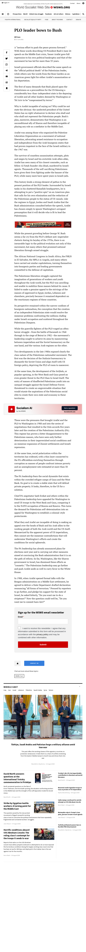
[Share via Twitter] (7, 58)
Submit (43, 644)
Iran (9, 690)
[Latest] (8, 15)
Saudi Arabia (38, 690)
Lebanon (21, 690)
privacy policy (42, 634)
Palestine (29, 690)
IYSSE (46, 19)
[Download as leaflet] (7, 82)
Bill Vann (17, 37)
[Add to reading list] (7, 88)
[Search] (83, 15)
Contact (72, 3)
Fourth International (13, 19)
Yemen (51, 690)
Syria (45, 690)
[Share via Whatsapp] (7, 64)
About (78, 3)
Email (20, 617)
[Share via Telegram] (7, 70)
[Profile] (83, 4)
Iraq (5, 690)
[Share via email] (7, 76)
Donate (78, 19)
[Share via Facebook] (7, 52)
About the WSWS (57, 19)
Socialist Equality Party (32, 19)
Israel (14, 690)
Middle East (19, 676)
